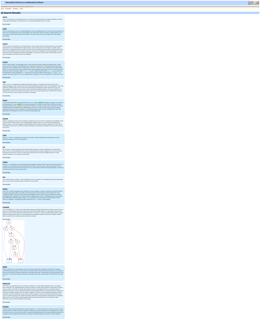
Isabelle (5, 118)
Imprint (21, 8)
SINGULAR (6, 283)
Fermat (5, 62)
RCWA (5, 267)
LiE (4, 147)
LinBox (5, 162)
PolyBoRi (6, 207)
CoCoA (5, 44)
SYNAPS (6, 306)
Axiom (5, 17)
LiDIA (4, 135)
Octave (5, 189)
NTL (4, 177)
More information (6, 24)
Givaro (5, 100)
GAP (4, 82)
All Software (15, 8)
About (2, 8)
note (28, 6)
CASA (5, 29)
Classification (8, 8)
